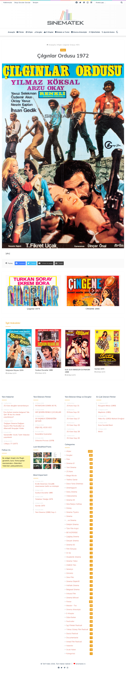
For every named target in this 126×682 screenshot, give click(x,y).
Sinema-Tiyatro (72, 512)
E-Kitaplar (49, 32)
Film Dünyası (71, 549)
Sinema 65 (70, 500)
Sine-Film (70, 577)
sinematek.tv (81, 664)
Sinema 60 (70, 545)
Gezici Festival (72, 633)
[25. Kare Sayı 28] (57, 460)
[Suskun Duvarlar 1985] (48, 348)
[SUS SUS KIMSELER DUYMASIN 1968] (78, 348)
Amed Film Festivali (74, 642)
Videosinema (71, 496)
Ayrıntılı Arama (108, 32)
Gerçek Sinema (72, 541)
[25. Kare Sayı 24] (47, 466)
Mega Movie (71, 475)
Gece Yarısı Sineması (74, 484)
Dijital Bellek (95, 32)
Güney (69, 508)
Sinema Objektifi (72, 581)
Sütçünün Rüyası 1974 (14, 370)
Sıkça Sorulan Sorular (22, 2)
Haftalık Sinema (72, 585)
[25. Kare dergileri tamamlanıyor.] (57, 454)
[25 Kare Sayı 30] (47, 454)
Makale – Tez (71, 606)
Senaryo (69, 569)
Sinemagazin (71, 488)
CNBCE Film (71, 565)
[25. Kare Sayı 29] (47, 460)
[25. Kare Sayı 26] (37, 466)
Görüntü (69, 573)
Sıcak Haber (71, 650)
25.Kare (69, 471)
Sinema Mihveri (72, 598)
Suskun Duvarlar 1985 (44, 370)
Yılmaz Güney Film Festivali (77, 629)
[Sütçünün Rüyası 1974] (19, 348)
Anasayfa (11, 32)
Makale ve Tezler (63, 32)
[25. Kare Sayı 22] (57, 466)
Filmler (21, 32)
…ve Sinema (71, 520)
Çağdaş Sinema (72, 536)
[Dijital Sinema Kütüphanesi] (63, 17)
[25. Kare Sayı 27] (37, 460)
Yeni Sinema (71, 467)
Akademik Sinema (73, 557)
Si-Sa (68, 553)
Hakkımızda (7, 2)
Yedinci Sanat (71, 480)
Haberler (69, 646)
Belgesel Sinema (72, 589)
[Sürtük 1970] (107, 348)
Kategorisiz (70, 653)
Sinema (69, 516)
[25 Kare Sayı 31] (37, 454)
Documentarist (72, 637)
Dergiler (39, 32)
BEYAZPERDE (72, 532)
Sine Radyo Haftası (74, 504)
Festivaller (70, 621)
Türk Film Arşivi (72, 528)
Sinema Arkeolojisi (80, 32)
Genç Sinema (71, 492)
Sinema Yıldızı (72, 561)
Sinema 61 (70, 463)
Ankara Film (71, 593)
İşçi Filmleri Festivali (74, 625)
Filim (68, 459)
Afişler (30, 32)
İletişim (35, 2)
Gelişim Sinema (72, 524)
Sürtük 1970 (99, 369)
